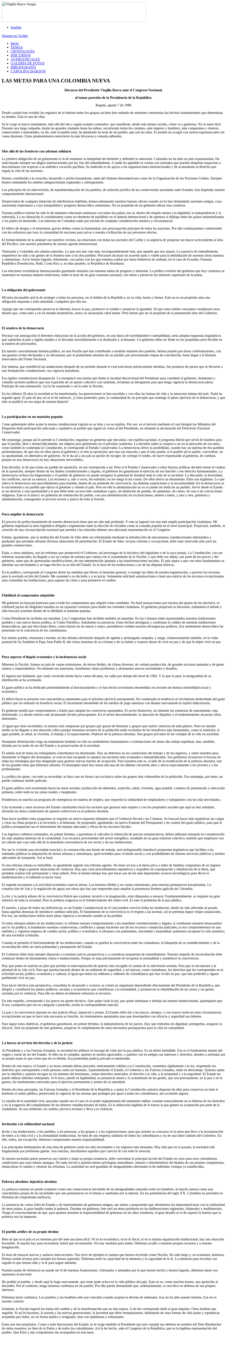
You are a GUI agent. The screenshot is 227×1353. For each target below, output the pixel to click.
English (16, 27)
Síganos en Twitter (15, 36)
